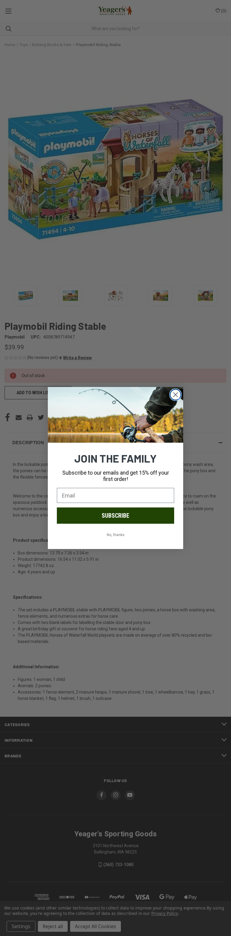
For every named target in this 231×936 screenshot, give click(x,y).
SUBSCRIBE (115, 515)
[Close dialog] (175, 394)
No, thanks (116, 535)
